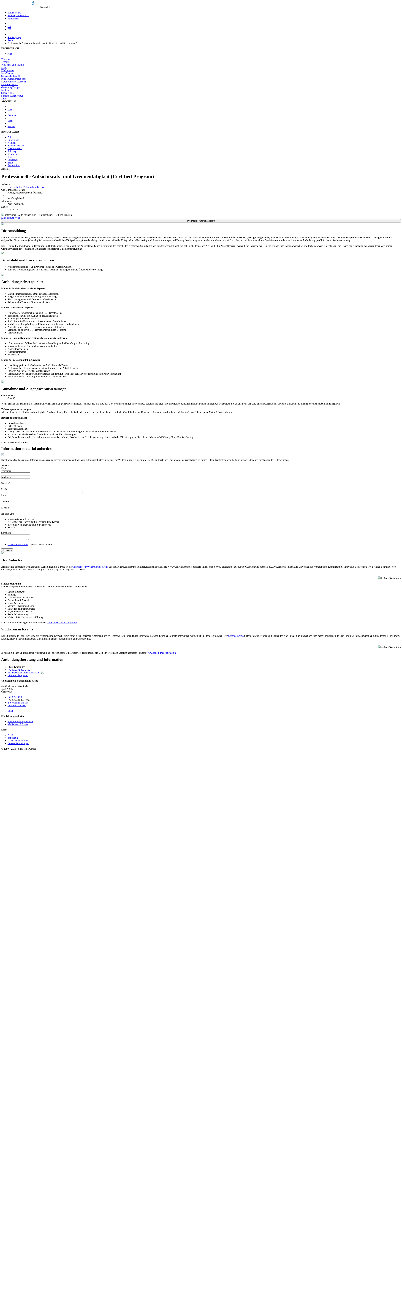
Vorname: (6, 471)
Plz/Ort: (5, 489)
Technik (5, 62)
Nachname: (7, 477)
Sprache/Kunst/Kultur (12, 95)
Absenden (7, 550)
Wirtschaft (6, 59)
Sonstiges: (6, 533)
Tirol (10, 157)
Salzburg (12, 151)
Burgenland (13, 140)
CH (9, 29)
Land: (4, 495)
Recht (10, 40)
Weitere (11, 126)
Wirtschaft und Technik (12, 64)
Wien (10, 162)
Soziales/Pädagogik (11, 76)
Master (11, 120)
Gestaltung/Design (10, 87)
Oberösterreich (15, 148)
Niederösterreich (16, 145)
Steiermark (13, 154)
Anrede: (5, 465)
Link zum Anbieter (10, 217)
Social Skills (7, 93)
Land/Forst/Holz (9, 84)
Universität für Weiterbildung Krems (26, 187)
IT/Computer (7, 70)
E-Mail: (5, 507)
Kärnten (12, 142)
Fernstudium (14, 165)
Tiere (3, 98)
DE (9, 26)
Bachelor (12, 115)
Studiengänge (14, 12)
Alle (10, 53)
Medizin (5, 90)
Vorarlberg (13, 159)
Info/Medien (7, 73)
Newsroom (13, 18)
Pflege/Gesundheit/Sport (13, 78)
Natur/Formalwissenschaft (14, 81)
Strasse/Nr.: (7, 483)
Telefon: (5, 501)
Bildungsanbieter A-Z (18, 15)
